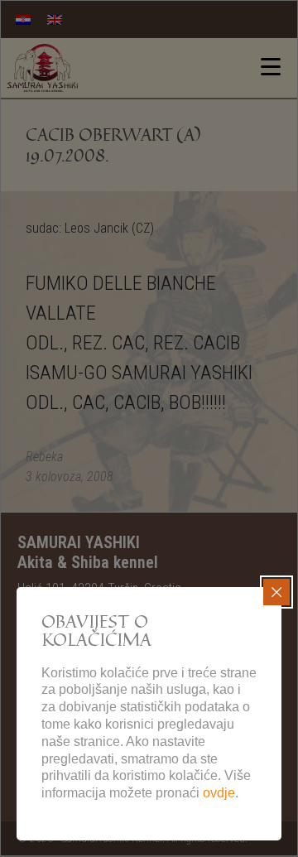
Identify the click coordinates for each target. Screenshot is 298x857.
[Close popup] (276, 592)
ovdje (219, 793)
